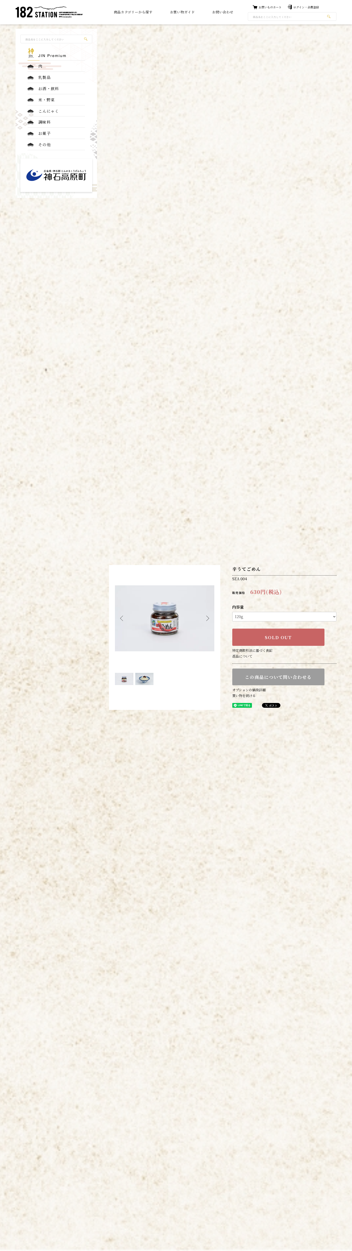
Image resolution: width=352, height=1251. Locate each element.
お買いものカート (270, 7)
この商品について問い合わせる (278, 677)
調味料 (44, 122)
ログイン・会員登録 (306, 7)
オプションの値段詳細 (249, 689)
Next (207, 618)
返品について (242, 656)
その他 (44, 144)
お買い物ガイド (182, 12)
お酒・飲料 (48, 88)
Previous (122, 618)
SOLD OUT (278, 637)
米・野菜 (46, 100)
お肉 (133, 17)
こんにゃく (48, 111)
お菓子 (44, 133)
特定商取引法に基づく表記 (252, 650)
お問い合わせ (222, 12)
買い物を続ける (244, 695)
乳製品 (44, 77)
